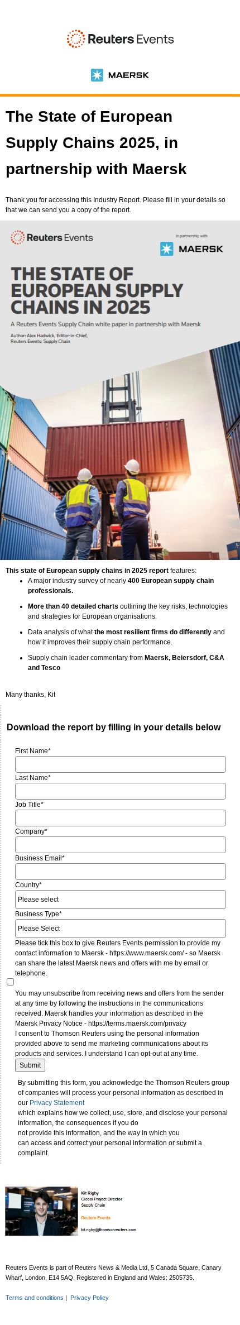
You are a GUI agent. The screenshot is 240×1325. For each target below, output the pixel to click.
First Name (33, 751)
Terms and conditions (35, 1297)
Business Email (40, 858)
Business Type (38, 914)
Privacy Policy (89, 1297)
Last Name (33, 778)
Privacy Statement (57, 1103)
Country (28, 885)
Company (31, 831)
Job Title (29, 805)
